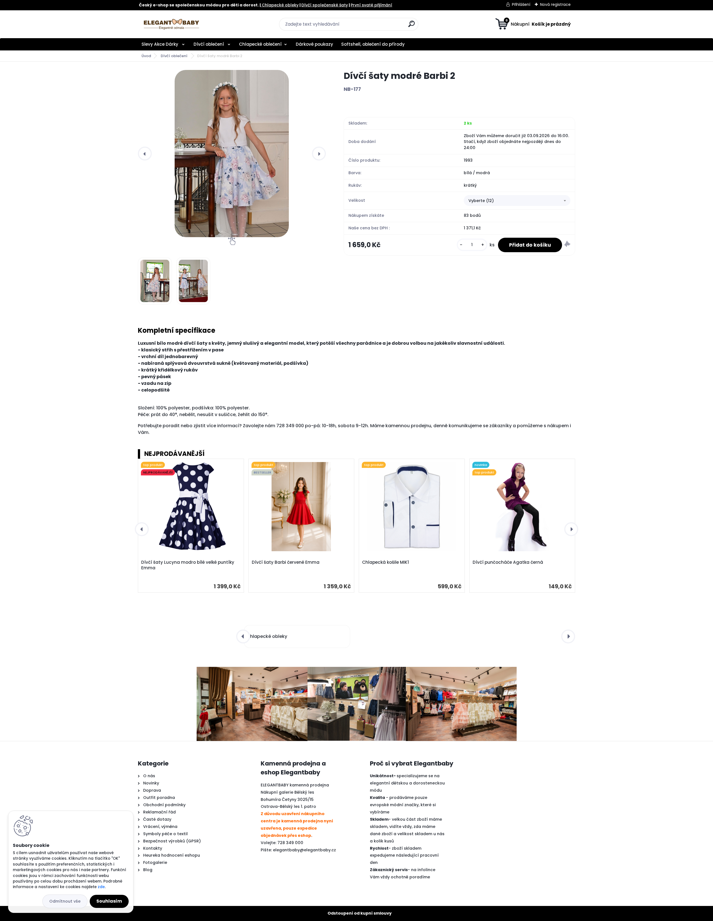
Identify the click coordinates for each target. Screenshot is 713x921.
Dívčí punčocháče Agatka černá (508, 562)
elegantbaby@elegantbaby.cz (304, 850)
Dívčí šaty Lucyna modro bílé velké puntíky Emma (187, 565)
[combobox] (517, 200)
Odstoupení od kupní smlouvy (360, 913)
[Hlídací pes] (567, 245)
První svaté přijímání (371, 5)
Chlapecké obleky (280, 5)
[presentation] (145, 154)
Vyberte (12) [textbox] (481, 200)
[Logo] (172, 24)
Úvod (146, 56)
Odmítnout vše (64, 901)
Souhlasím (109, 901)
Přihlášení (521, 4)
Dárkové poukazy (314, 44)
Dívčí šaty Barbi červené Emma (285, 562)
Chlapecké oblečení (260, 44)
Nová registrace (555, 4)
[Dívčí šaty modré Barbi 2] (232, 153)
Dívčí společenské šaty (324, 5)
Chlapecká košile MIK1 (385, 562)
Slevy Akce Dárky (160, 44)
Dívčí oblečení (209, 44)
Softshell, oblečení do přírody (373, 44)
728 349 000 (290, 842)
